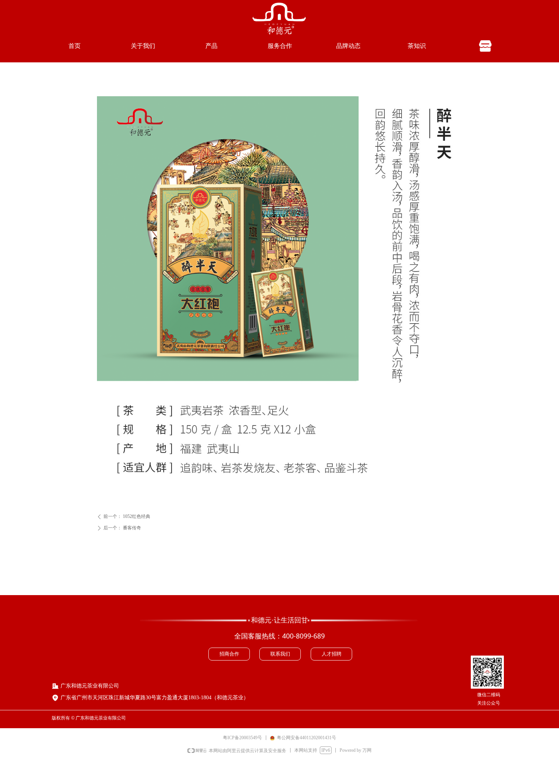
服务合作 (280, 46)
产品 (211, 46)
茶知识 (417, 46)
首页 (74, 46)
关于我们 (143, 46)
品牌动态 (348, 46)
